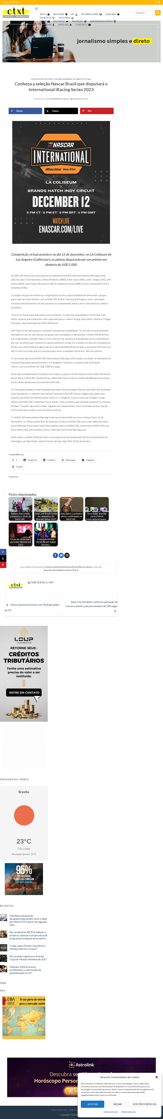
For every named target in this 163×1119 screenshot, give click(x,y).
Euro (2, 990)
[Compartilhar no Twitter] (61, 555)
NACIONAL (58, 14)
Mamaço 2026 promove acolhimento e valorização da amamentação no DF (25, 969)
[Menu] (36, 9)
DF (72, 14)
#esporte (48, 570)
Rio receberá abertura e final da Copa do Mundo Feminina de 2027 (28, 958)
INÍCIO (43, 14)
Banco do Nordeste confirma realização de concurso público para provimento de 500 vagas (91, 604)
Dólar (3, 982)
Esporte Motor (49, 79)
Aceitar (92, 1104)
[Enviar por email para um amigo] (67, 555)
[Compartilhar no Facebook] (55, 555)
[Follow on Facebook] (156, 2)
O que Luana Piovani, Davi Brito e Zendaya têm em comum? (28, 947)
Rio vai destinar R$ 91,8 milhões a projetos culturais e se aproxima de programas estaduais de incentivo (28, 935)
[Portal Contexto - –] (16, 13)
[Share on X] (3, 558)
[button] (156, 1077)
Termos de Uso (59, 1110)
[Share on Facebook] (3, 552)
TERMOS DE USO (110, 1112)
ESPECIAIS (63, 24)
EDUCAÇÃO (59, 21)
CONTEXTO (81, 24)
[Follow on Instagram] (159, 2)
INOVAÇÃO (77, 21)
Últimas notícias (82, 79)
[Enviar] (158, 13)
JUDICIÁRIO (64, 17)
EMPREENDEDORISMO (101, 21)
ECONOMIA (45, 24)
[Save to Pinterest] (3, 565)
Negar (117, 1104)
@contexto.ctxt (79, 99)
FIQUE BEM (110, 14)
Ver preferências (144, 1104)
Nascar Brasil (65, 79)
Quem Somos (76, 1110)
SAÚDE (43, 21)
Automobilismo (59, 570)
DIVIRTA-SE (46, 17)
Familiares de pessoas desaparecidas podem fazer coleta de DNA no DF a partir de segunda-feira (29, 920)
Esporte (35, 79)
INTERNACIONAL (90, 14)
